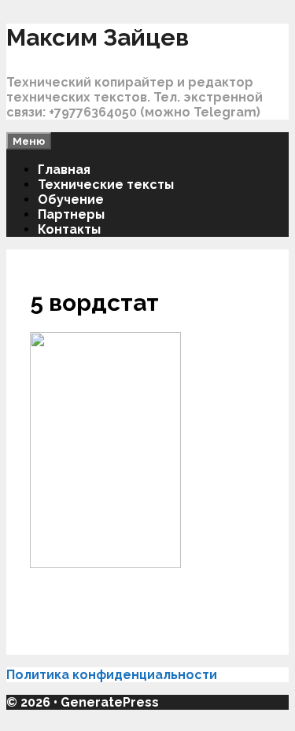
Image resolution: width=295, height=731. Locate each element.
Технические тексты (106, 184)
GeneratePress (110, 702)
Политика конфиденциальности (113, 674)
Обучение (71, 199)
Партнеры (71, 214)
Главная (64, 169)
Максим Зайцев (97, 37)
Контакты (69, 229)
